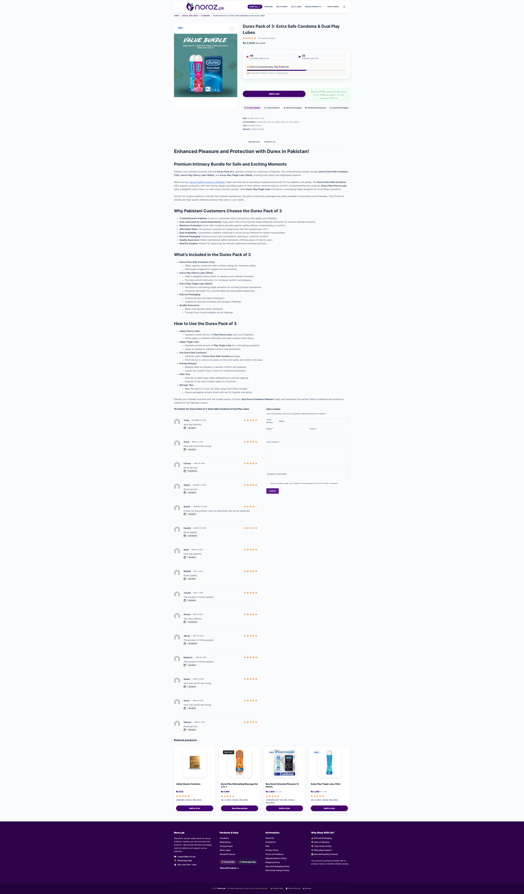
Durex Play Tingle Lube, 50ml (325, 784)
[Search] (344, 7)
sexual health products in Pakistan (207, 182)
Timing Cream (226, 846)
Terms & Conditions (274, 854)
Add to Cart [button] (194, 808)
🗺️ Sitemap (307, 888)
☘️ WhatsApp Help (247, 862)
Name (270, 428)
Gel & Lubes (296, 7)
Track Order (333, 7)
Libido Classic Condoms (188, 784)
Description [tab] (254, 142)
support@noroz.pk (186, 856)
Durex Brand (257, 129)
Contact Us (270, 842)
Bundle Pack (254, 125)
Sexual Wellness (290, 122)
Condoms (268, 7)
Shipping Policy (272, 862)
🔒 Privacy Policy (276, 888)
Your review (273, 442)
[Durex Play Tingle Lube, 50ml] (329, 763)
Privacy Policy (272, 850)
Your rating (270, 421)
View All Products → (229, 868)
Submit (272, 491)
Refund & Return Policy (276, 858)
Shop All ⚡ (255, 7)
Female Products (313, 7)
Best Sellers (281, 800)
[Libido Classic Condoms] (194, 763)
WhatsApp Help (185, 860)
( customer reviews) (266, 38)
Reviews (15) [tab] (270, 142)
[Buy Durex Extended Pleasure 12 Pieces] (284, 763)
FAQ (267, 846)
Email (313, 428)
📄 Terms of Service (293, 888)
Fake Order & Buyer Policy (277, 870)
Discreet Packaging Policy (277, 866)
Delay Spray (282, 7)
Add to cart (274, 94)
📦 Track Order (228, 862)
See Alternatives (239, 808)
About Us (269, 838)
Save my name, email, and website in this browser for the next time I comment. (304, 483)
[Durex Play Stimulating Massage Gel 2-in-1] (239, 763)
